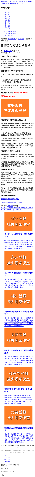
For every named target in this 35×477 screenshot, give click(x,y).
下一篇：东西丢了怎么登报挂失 (11, 210)
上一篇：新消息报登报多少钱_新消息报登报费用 (17, 208)
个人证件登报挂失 (10, 33)
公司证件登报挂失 (10, 31)
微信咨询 (7, 459)
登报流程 (7, 22)
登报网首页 (12, 39)
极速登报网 (8, 51)
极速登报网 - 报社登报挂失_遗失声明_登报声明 (16, 1)
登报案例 (7, 26)
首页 (5, 455)
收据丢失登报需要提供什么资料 (11, 202)
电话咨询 (7, 457)
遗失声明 (7, 18)
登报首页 (7, 12)
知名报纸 (7, 20)
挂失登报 (7, 14)
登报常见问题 (8, 35)
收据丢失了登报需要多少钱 (10, 199)
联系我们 (7, 28)
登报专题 (7, 24)
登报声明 (7, 16)
